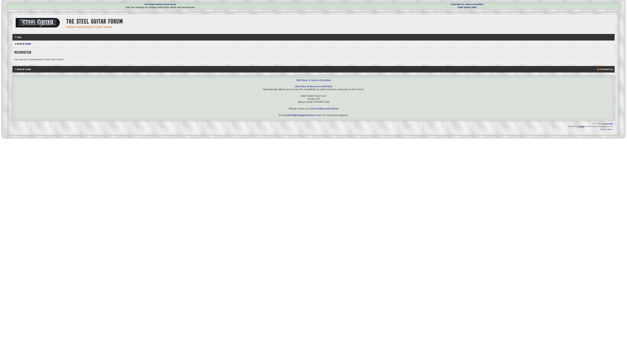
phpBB (581, 126)
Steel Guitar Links (467, 7)
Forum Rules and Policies (324, 108)
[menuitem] (17, 37)
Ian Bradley (608, 123)
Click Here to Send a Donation (467, 4)
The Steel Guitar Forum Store (160, 4)
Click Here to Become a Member (313, 86)
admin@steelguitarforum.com (304, 115)
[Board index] (38, 24)
